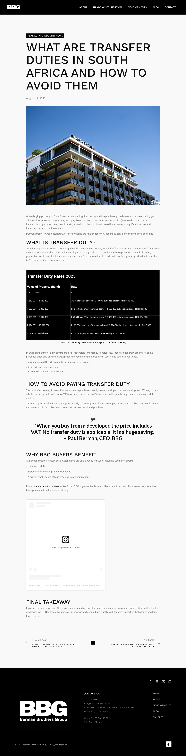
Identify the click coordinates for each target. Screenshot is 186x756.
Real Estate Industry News (45, 35)
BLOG (155, 711)
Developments (137, 7)
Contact (170, 7)
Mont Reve (53, 486)
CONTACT (157, 717)
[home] (13, 7)
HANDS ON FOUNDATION (107, 7)
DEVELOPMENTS (161, 705)
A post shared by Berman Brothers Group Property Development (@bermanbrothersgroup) (70, 585)
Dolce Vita (38, 486)
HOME (155, 693)
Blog (155, 7)
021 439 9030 (91, 699)
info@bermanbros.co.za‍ (97, 703)
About (83, 7)
